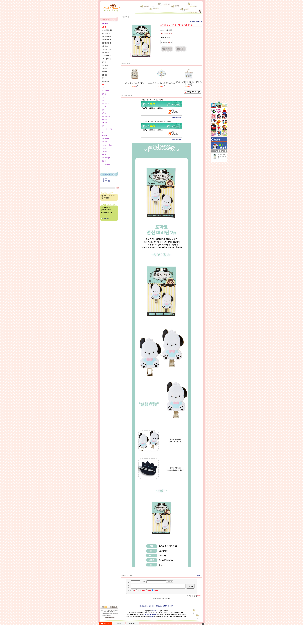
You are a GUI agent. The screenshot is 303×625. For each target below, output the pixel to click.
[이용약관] (169, 606)
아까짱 (154, 610)
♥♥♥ (143, 590)
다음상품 (199, 21)
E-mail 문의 (105, 218)
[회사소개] (143, 606)
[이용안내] (150, 606)
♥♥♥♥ (149, 590)
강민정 (151, 617)
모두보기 (199, 576)
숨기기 (203, 624)
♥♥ (138, 590)
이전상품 (193, 21)
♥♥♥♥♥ (156, 590)
